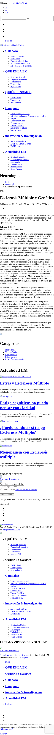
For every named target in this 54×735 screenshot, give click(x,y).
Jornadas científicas (18, 141)
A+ (6, 12)
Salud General (16, 169)
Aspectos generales (18, 77)
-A (6, 8)
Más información (7, 729)
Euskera (8, 41)
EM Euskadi (15, 98)
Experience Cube (17, 121)
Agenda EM (15, 86)
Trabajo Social (16, 164)
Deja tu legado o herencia (21, 66)
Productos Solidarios (19, 61)
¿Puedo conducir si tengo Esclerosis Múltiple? (22, 430)
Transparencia (16, 100)
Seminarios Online (18, 157)
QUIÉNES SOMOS (18, 92)
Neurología (15, 162)
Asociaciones (15, 102)
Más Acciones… (17, 130)
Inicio (7, 182)
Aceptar (3, 734)
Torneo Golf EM (17, 125)
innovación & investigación (23, 136)
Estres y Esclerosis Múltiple (24, 383)
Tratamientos (15, 82)
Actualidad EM (15, 151)
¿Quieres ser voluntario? (20, 63)
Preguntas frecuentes (19, 79)
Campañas (12, 108)
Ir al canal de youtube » (9, 479)
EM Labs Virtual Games (20, 144)
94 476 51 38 (19, 3)
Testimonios (15, 84)
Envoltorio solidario (18, 128)
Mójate (13, 118)
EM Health (15, 146)
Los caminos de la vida (19, 113)
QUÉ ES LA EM (16, 71)
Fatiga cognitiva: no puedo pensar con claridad (24, 405)
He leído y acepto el (20, 490)
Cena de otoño (16, 123)
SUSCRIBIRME (7, 495)
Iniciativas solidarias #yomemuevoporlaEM (28, 116)
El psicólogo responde (19, 159)
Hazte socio (15, 59)
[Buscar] (28, 18)
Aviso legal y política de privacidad (26, 490)
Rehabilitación (16, 167)
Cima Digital (22, 657)
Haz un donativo (17, 56)
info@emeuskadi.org (11, 529)
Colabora (11, 51)
